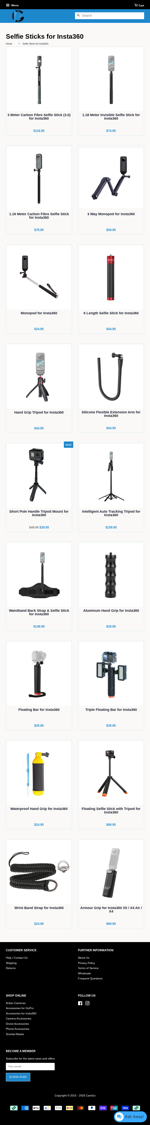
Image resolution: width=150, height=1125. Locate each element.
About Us (83, 957)
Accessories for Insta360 (21, 1013)
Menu (15, 5)
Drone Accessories (17, 1023)
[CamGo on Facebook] (80, 1004)
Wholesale (84, 973)
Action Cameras (16, 1003)
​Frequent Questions (90, 978)
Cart (141, 5)
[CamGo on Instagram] (87, 1004)
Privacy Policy (86, 963)
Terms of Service (88, 968)
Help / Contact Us (17, 957)
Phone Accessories (17, 1028)
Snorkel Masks (15, 1034)
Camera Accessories (18, 1018)
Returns (11, 968)
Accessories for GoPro (20, 1008)
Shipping (11, 963)
